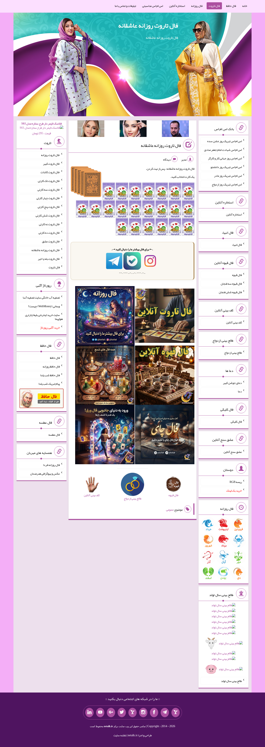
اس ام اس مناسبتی (152, 6)
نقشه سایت (119, 735)
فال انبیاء (237, 245)
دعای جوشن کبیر (232, 383)
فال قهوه (237, 275)
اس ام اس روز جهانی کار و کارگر (225, 158)
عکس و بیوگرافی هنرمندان (45, 473)
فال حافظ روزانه (51, 366)
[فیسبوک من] (154, 712)
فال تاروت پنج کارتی (49, 207)
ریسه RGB (236, 482)
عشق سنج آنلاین (233, 451)
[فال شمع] (105, 376)
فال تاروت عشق (51, 241)
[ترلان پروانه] (133, 129)
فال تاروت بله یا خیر (49, 258)
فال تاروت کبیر (51, 163)
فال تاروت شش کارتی (48, 215)
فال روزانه (196, 6)
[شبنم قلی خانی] (90, 129)
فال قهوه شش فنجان (230, 292)
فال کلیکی (236, 421)
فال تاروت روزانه (50, 155)
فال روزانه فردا (51, 465)
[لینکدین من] (89, 712)
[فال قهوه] (164, 376)
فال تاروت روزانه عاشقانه (148, 25)
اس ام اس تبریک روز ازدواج (227, 184)
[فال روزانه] (105, 316)
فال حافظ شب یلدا (50, 375)
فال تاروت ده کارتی (49, 233)
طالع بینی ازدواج (233, 352)
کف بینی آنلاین (234, 322)
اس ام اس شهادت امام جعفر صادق (223, 149)
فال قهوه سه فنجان (231, 283)
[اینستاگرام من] (143, 712)
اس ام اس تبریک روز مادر (228, 176)
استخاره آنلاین (177, 6)
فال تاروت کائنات (50, 172)
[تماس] (132, 712)
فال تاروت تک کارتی (49, 181)
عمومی (169, 510)
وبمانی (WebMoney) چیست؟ (44, 306)
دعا (240, 391)
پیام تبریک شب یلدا (49, 384)
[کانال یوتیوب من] (100, 712)
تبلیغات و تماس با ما (125, 6)
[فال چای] (164, 435)
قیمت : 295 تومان (41, 128)
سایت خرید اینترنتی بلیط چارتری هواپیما (44, 317)
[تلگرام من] (165, 712)
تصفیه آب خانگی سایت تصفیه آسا (41, 297)
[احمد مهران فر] (175, 129)
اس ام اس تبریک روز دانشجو (226, 167)
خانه (244, 6)
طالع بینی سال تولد (231, 681)
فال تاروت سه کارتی (48, 189)
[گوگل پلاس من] (111, 712)
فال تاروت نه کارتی (49, 224)
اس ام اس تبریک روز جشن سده (224, 141)
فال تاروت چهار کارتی (48, 198)
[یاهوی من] (175, 712)
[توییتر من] (122, 712)
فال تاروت (214, 6)
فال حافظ (231, 6)
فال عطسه (54, 435)
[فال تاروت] (164, 316)
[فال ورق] (105, 435)
